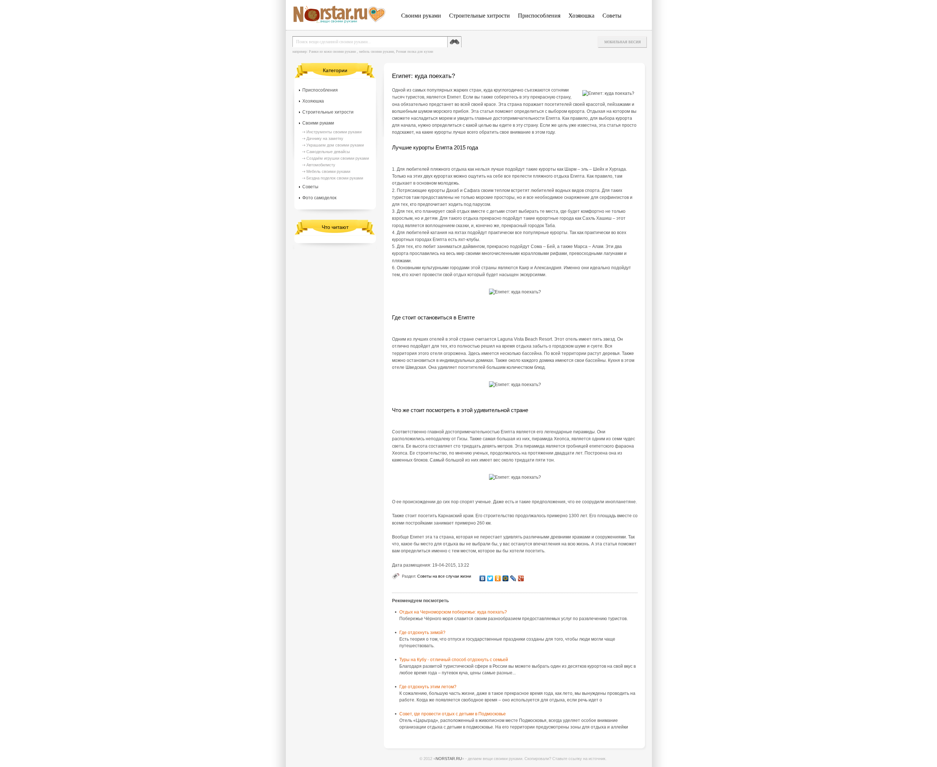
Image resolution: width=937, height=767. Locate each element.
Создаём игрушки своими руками (337, 158)
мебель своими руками (376, 51)
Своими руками (421, 15)
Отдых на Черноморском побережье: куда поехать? (453, 612)
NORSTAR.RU (449, 758)
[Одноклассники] (498, 578)
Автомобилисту (320, 165)
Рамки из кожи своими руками (332, 51)
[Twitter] (490, 578)
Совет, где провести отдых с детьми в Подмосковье (452, 713)
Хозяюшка (581, 15)
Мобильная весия (622, 42)
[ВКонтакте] (482, 578)
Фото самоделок (319, 197)
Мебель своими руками (328, 171)
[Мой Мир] (505, 578)
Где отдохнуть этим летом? (427, 686)
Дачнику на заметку (324, 138)
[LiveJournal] (513, 578)
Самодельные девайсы (328, 151)
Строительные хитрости (479, 15)
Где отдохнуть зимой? (422, 632)
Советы (611, 15)
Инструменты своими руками (334, 132)
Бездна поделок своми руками (334, 178)
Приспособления (539, 15)
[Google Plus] (521, 578)
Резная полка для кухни (414, 51)
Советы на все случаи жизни (444, 576)
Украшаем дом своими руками (335, 145)
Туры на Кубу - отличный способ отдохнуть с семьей (453, 659)
